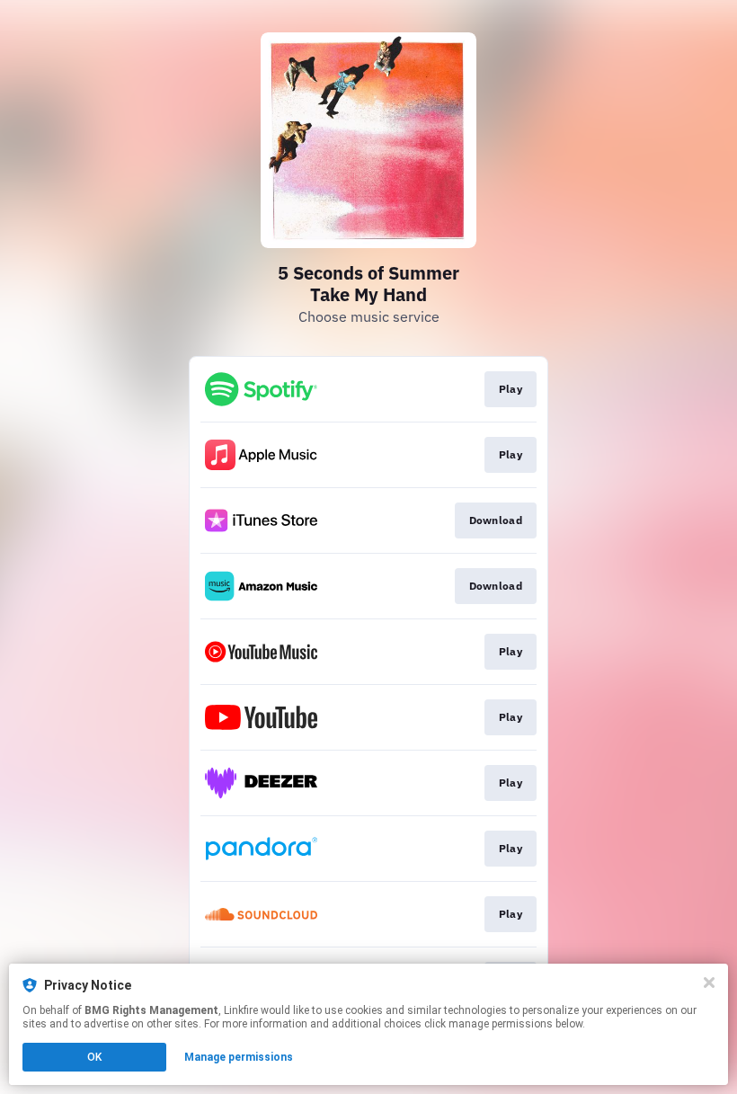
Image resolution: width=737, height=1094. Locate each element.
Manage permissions (238, 1057)
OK (94, 1057)
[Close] (709, 982)
